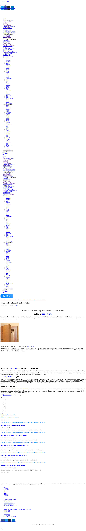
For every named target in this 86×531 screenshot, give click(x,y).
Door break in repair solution (8, 48)
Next (1, 416)
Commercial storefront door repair (9, 52)
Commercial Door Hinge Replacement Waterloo (14, 445)
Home (4, 156)
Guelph (7, 70)
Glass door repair (6, 55)
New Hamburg (9, 103)
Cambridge (8, 68)
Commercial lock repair (7, 46)
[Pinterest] (4, 406)
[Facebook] (4, 403)
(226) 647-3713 (47, 314)
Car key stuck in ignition (8, 38)
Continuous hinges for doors (8, 51)
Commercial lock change (8, 46)
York (6, 79)
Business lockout (6, 40)
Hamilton (7, 62)
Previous (2, 413)
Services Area (5, 195)
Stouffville (8, 94)
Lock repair (5, 23)
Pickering (7, 86)
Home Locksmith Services (8, 20)
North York (8, 64)
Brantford (7, 71)
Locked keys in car (7, 36)
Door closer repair (6, 41)
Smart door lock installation (8, 56)
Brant (7, 91)
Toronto (7, 63)
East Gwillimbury (9, 98)
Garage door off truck (7, 32)
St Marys (7, 100)
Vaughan (7, 73)
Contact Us (5, 291)
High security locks (7, 24)
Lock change (5, 22)
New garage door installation (8, 33)
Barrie (7, 88)
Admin (17, 305)
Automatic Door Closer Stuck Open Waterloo (14, 455)
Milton (7, 82)
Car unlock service (6, 35)
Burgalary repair (6, 50)
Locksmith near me (7, 21)
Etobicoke (8, 66)
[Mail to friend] (4, 411)
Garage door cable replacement (9, 32)
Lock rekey (5, 23)
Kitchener (7, 69)
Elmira (7, 96)
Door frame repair (6, 54)
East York (7, 87)
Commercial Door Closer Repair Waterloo (13, 465)
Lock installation (6, 27)
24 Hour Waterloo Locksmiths (17, 299)
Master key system (6, 43)
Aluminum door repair (7, 49)
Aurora (7, 89)
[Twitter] (4, 401)
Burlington (8, 76)
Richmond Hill (8, 78)
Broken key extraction (7, 28)
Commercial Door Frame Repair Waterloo (13, 425)
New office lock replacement (8, 45)
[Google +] (4, 408)
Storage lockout (6, 42)
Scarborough (8, 65)
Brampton (8, 59)
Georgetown (8, 90)
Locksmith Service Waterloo (28, 299)
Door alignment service (7, 53)
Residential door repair (7, 55)
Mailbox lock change (7, 28)
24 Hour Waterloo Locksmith (6, 299)
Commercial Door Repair (8, 51)
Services (4, 157)
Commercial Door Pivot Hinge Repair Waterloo (14, 435)
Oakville (7, 74)
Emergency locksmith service (9, 26)
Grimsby (7, 99)
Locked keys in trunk (7, 37)
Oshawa (7, 83)
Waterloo (7, 77)
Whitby (7, 80)
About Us (5, 290)
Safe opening (5, 42)
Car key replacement (7, 37)
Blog (4, 292)
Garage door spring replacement (9, 31)
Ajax (6, 81)
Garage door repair (7, 30)
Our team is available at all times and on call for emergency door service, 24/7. (16, 388)
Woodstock (8, 93)
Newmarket (8, 85)
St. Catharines (8, 95)
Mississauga (8, 60)
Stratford (7, 97)
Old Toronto (8, 61)
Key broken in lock (7, 44)
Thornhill (7, 102)
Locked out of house (7, 25)
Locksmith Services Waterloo (39, 299)
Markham (7, 72)
